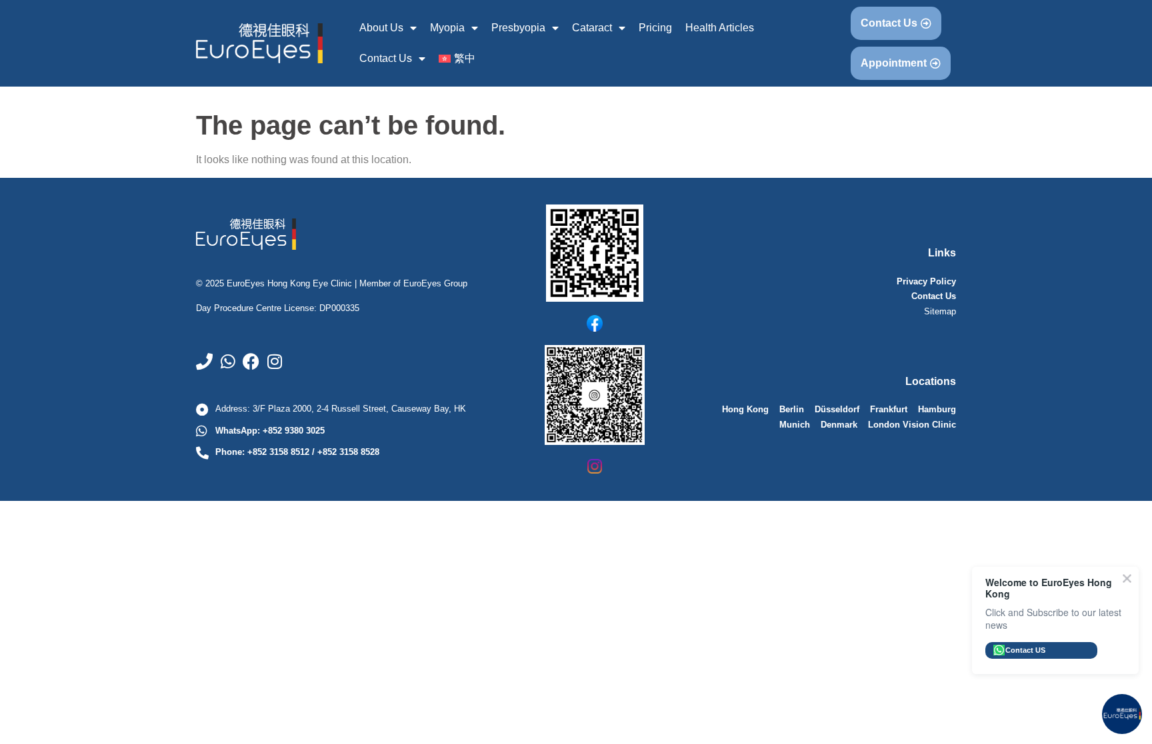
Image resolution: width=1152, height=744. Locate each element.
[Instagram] (274, 361)
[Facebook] (251, 361)
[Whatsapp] (227, 361)
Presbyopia (518, 27)
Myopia (447, 27)
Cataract (592, 27)
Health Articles (719, 27)
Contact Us (385, 58)
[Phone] (204, 361)
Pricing (655, 27)
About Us (381, 27)
